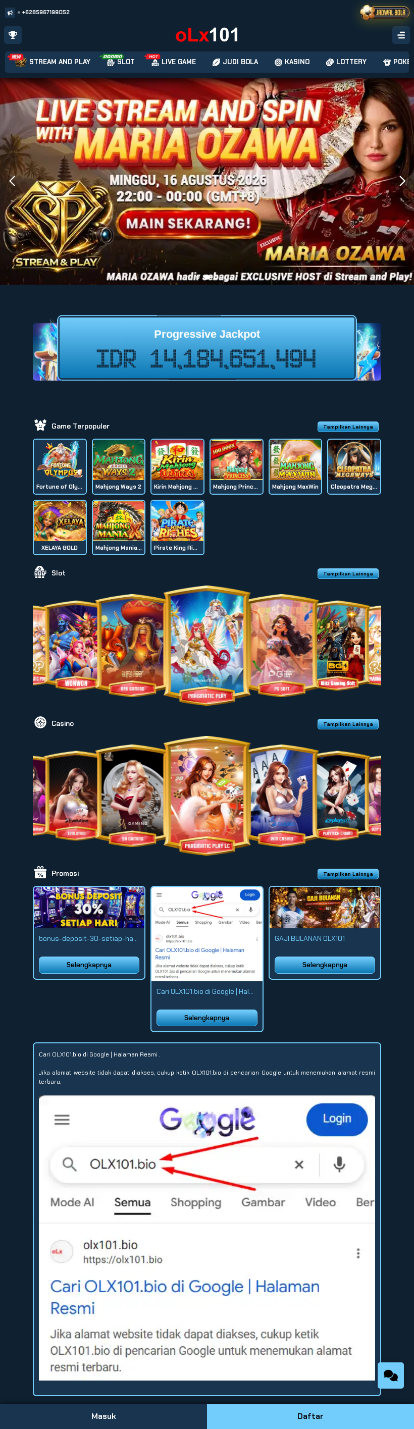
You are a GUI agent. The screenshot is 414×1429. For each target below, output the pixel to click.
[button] (402, 181)
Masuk (103, 1416)
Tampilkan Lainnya (348, 427)
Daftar (310, 1416)
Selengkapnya (89, 965)
